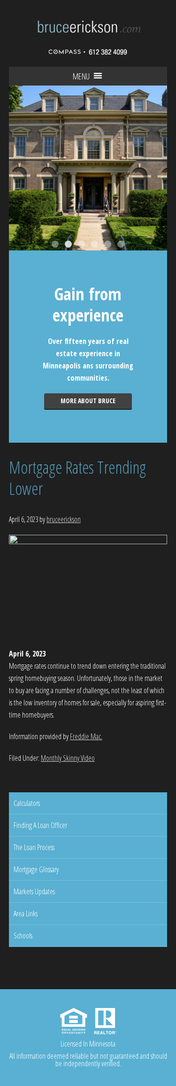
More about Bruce (88, 400)
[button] (81, 76)
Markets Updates (34, 891)
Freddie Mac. (86, 736)
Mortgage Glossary (36, 869)
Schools (23, 935)
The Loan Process (34, 847)
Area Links (26, 913)
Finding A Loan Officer (40, 825)
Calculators (27, 803)
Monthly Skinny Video (68, 758)
